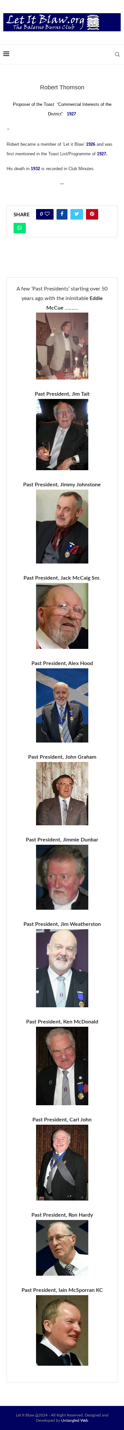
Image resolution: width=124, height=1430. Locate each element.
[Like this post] (47, 214)
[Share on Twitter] (76, 214)
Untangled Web (74, 1420)
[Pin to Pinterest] (92, 214)
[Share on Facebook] (62, 214)
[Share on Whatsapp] (20, 228)
